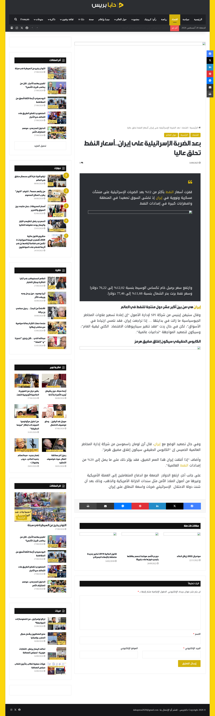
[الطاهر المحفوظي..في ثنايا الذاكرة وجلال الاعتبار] (57, 283)
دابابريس (184, 710)
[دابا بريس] (107, 6)
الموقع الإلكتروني (129, 648)
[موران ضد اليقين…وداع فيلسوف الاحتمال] (54, 411)
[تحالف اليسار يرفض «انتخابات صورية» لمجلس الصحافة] (57, 653)
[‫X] (174, 506)
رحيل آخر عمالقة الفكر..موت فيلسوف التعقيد (56, 459)
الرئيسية (198, 19)
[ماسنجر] (123, 506)
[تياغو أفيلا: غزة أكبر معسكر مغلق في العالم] (57, 181)
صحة (91, 19)
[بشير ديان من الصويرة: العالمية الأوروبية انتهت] (26, 381)
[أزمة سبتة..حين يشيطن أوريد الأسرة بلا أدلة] (54, 381)
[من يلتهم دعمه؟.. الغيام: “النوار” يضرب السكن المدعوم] (57, 196)
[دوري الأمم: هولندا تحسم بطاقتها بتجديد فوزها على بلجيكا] (140, 542)
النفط (170, 192)
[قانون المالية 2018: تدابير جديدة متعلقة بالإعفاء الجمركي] (98, 541)
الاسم (197, 634)
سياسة (186, 19)
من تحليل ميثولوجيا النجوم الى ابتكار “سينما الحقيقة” (27, 425)
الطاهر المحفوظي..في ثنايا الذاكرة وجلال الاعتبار (145, 28)
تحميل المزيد (40, 146)
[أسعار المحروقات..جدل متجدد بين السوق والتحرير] (57, 211)
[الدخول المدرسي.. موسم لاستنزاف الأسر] (57, 132)
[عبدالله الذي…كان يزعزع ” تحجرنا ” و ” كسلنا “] (57, 343)
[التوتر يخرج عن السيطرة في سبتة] (57, 73)
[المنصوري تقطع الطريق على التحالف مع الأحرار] (57, 117)
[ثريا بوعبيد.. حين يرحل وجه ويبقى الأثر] (57, 298)
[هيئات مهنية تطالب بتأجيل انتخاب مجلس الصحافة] (57, 668)
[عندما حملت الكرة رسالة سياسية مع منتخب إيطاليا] (57, 328)
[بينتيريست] (140, 506)
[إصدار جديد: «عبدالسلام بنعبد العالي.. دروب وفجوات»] (26, 445)
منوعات (39, 19)
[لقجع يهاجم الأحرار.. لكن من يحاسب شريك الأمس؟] (57, 88)
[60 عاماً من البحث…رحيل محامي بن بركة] (57, 313)
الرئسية (184, 135)
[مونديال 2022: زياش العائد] (182, 542)
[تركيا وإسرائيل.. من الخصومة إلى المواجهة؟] (57, 623)
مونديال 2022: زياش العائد (189, 556)
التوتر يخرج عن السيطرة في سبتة (30, 68)
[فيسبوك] (192, 506)
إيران (159, 197)
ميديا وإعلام (104, 19)
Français (24, 19)
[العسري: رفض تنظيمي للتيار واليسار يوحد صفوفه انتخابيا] (57, 225)
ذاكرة (52, 19)
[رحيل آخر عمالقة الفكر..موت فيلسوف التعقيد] (54, 445)
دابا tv (81, 19)
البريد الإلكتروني (192, 648)
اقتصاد (175, 19)
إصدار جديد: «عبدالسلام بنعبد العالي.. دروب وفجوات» (28, 459)
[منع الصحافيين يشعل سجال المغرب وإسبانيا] (57, 638)
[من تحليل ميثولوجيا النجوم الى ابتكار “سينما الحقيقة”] (26, 411)
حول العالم (121, 19)
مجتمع (136, 19)
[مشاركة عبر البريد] (105, 506)
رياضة (164, 19)
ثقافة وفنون (68, 19)
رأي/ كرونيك (150, 19)
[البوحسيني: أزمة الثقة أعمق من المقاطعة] (57, 103)
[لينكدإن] (157, 506)
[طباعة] (88, 506)
